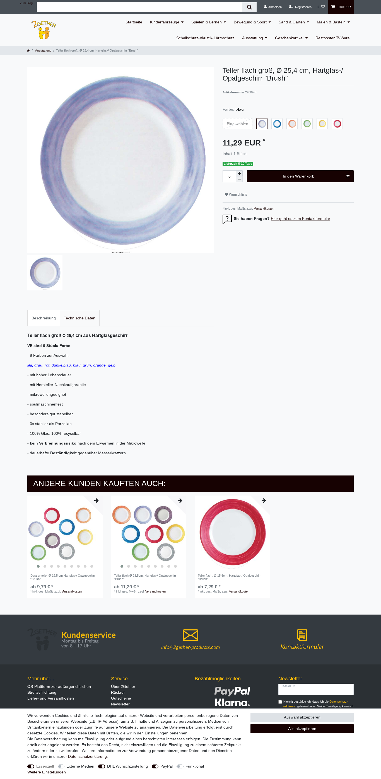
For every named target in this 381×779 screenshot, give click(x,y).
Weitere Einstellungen (46, 772)
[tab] (43, 318)
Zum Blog (26, 3)
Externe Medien (80, 766)
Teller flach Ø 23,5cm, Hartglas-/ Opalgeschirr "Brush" (145, 577)
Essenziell (45, 766)
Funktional (194, 766)
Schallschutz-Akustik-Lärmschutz (205, 38)
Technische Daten (79, 318)
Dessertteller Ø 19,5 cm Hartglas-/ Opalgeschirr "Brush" (62, 577)
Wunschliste (237, 194)
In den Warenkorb (298, 176)
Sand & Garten (292, 22)
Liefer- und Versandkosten (50, 698)
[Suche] (249, 7)
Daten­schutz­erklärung (87, 756)
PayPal (166, 766)
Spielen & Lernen (206, 22)
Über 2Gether (123, 686)
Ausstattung (252, 38)
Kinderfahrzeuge (164, 22)
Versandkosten (263, 208)
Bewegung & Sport (250, 22)
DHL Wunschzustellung (127, 766)
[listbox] (65, 533)
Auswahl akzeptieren (302, 717)
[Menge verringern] (239, 179)
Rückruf (118, 692)
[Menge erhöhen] (239, 173)
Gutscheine (121, 698)
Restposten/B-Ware (332, 38)
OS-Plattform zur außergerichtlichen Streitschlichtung (59, 689)
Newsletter (120, 704)
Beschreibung (44, 318)
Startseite (134, 22)
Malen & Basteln (331, 22)
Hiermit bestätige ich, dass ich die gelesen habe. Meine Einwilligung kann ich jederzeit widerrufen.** (318, 706)
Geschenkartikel (289, 38)
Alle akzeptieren (302, 728)
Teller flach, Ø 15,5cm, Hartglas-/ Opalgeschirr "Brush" (229, 577)
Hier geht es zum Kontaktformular (300, 218)
